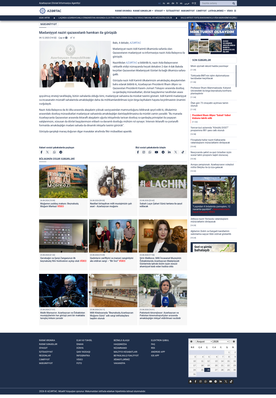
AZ (159, 3)
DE (173, 3)
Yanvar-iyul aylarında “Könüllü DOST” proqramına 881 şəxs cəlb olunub (210, 129)
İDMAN (79, 344)
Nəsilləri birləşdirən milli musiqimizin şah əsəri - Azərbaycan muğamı (111, 205)
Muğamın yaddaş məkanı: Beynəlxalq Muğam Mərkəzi (59, 205)
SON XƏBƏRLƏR (201, 60)
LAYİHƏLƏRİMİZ (216, 11)
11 (202, 361)
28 (222, 370)
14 (222, 361)
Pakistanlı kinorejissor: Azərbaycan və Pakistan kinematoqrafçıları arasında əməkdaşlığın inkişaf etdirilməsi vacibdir (160, 315)
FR (177, 3)
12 (208, 361)
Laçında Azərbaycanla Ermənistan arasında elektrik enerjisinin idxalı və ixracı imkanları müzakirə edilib (98, 18)
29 (228, 370)
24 (194, 370)
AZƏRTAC (135, 42)
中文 (194, 3)
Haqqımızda (120, 344)
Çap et (62, 37)
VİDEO (230, 11)
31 (194, 374)
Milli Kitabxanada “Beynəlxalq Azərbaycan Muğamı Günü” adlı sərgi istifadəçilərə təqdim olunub (111, 315)
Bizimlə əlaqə (121, 340)
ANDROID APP (158, 352)
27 (216, 370)
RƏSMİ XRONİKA (123, 11)
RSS (153, 348)
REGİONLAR (45, 355)
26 (208, 370)
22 (228, 365)
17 (194, 365)
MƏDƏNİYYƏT (188, 11)
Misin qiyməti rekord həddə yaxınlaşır (209, 66)
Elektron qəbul (160, 340)
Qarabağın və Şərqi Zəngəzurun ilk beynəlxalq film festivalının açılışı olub (63, 259)
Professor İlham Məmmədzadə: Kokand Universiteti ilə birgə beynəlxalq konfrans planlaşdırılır (211, 90)
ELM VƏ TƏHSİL (84, 340)
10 (194, 361)
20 (216, 365)
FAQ (153, 344)
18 (202, 365)
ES (181, 3)
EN (168, 3)
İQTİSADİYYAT (173, 11)
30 (234, 370)
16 (234, 361)
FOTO (79, 363)
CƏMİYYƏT (201, 11)
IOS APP (155, 355)
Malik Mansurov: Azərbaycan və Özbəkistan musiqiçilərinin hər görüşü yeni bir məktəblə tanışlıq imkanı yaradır (62, 315)
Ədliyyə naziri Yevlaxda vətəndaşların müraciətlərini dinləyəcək (209, 220)
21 (222, 365)
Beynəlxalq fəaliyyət (126, 355)
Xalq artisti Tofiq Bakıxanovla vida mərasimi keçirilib (200, 18)
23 (234, 365)
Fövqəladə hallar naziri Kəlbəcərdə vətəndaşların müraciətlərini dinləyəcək (210, 141)
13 (216, 361)
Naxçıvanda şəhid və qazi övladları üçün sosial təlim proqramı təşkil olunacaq (211, 153)
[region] (214, 158)
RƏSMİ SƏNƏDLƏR (142, 11)
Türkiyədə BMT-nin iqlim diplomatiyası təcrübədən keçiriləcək (210, 77)
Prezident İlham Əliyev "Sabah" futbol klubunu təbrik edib (211, 116)
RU (164, 3)
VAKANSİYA (119, 363)
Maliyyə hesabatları (125, 352)
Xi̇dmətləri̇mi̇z (122, 359)
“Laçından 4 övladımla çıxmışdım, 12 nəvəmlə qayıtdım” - (211, 209)
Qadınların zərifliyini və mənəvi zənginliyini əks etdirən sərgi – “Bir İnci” (111, 259)
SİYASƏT (159, 11)
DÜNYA (80, 348)
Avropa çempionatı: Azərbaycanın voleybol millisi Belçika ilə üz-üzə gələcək (212, 166)
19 (208, 365)
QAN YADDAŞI (83, 352)
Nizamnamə (120, 348)
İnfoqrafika (83, 355)
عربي (187, 3)
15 (228, 361)
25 (202, 370)
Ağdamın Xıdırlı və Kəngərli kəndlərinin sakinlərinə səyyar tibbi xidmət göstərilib (211, 232)
